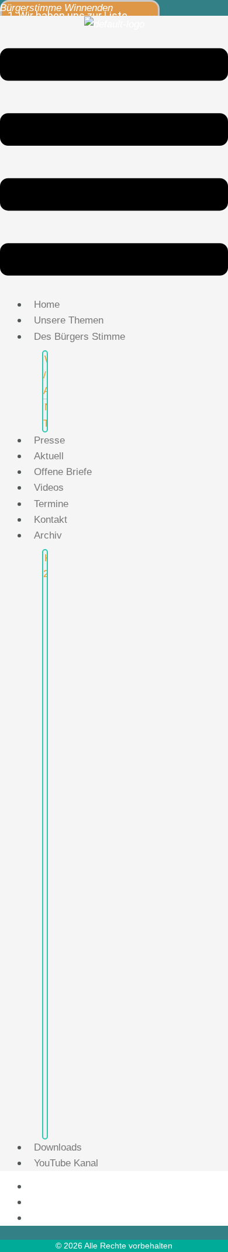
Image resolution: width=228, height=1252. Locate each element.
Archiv (48, 535)
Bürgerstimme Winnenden (56, 7)
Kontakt (50, 519)
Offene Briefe (63, 471)
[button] (114, 164)
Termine (51, 503)
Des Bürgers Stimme (79, 336)
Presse (49, 440)
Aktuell (49, 456)
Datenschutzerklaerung (82, 1217)
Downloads (58, 1147)
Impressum (54, 1202)
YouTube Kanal (66, 1163)
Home (47, 304)
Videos (49, 487)
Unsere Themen (68, 320)
